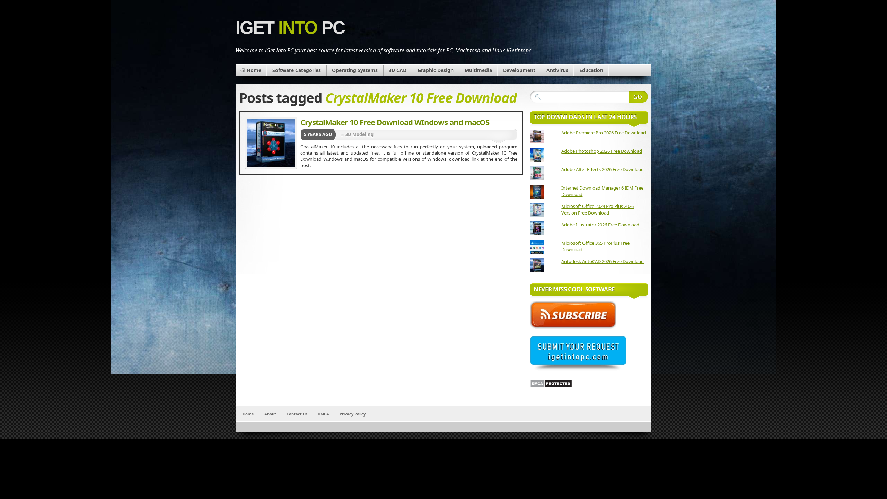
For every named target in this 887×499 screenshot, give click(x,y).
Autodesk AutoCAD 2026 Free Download (602, 261)
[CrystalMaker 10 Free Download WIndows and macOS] (271, 143)
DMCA (323, 414)
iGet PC (290, 27)
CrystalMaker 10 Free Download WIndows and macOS (394, 122)
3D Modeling (359, 134)
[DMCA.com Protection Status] (551, 386)
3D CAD (397, 70)
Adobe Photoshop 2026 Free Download (601, 151)
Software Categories (296, 70)
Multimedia (478, 70)
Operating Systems (355, 70)
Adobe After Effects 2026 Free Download (602, 169)
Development (519, 70)
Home (254, 70)
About (270, 414)
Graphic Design (436, 70)
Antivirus (557, 70)
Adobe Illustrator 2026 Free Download (600, 224)
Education (591, 70)
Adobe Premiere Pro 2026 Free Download (603, 133)
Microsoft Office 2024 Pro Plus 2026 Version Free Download (597, 209)
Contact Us (297, 414)
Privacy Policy (353, 414)
